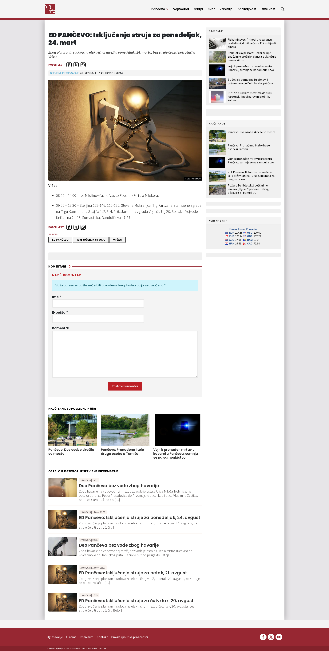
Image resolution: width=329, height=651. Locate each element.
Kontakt (102, 637)
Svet (211, 9)
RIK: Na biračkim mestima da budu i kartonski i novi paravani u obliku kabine (250, 96)
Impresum (86, 637)
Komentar (60, 328)
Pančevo (158, 9)
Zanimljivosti (247, 9)
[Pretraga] (282, 9)
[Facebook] (263, 636)
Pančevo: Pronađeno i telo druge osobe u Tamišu (122, 452)
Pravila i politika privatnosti (129, 637)
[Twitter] (271, 636)
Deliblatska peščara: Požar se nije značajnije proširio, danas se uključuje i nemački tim (252, 56)
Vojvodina (181, 9)
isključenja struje (91, 240)
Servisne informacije (64, 73)
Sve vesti (269, 9)
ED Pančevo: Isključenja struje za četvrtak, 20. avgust (136, 601)
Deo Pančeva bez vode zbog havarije (119, 486)
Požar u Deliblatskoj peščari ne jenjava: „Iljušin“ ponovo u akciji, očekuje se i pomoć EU (248, 189)
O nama (71, 637)
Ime (56, 297)
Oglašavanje (55, 637)
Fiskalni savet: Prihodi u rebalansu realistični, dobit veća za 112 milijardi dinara (252, 43)
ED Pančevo (60, 240)
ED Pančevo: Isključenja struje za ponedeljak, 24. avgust (139, 518)
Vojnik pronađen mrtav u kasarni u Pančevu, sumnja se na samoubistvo (175, 453)
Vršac (117, 240)
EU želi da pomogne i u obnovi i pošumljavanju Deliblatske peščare (250, 81)
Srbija (198, 9)
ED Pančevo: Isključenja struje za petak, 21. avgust (133, 573)
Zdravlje (226, 9)
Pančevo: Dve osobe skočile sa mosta (71, 452)
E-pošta (60, 312)
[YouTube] (278, 636)
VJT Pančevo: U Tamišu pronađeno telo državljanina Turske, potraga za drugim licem (251, 175)
